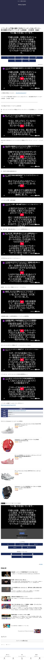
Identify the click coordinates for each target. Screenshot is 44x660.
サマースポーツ (7, 656)
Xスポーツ (36, 656)
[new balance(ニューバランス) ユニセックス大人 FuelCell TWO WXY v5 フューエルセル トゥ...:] (7, 429)
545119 (20, 426)
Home (8, 654)
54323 (20, 473)
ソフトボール (15, 503)
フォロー (22, 533)
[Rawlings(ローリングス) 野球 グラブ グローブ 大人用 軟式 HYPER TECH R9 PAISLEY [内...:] (7, 445)
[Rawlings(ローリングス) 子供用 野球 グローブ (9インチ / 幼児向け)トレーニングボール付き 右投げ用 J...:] (7, 492)
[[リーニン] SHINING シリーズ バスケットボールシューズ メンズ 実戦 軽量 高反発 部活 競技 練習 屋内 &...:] (7, 461)
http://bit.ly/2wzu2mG (21, 93)
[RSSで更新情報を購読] (22, 557)
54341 (20, 457)
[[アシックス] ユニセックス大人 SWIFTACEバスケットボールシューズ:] (7, 476)
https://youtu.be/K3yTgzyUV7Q (8, 405)
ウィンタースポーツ (22, 656)
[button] (29, 60)
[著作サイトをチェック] (11, 554)
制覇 (19, 503)
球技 (22, 654)
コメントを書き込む (22, 640)
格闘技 (36, 654)
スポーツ (3, 503)
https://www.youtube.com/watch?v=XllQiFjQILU (16, 410)
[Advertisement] (22, 16)
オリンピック (9, 503)
